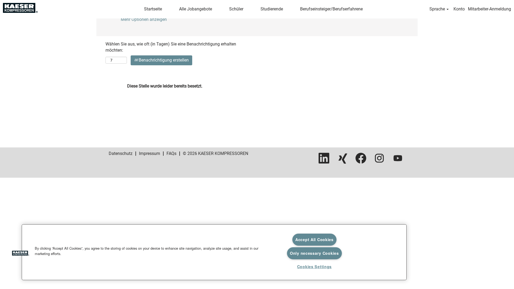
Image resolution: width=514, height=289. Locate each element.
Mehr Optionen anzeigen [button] (144, 19)
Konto (459, 9)
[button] (20, 254)
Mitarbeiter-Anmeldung (489, 9)
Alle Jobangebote (195, 9)
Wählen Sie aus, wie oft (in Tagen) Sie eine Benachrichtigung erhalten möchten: (170, 47)
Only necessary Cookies (314, 253)
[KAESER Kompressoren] (20, 8)
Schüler (236, 9)
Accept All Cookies (314, 239)
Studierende (271, 9)
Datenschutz (121, 153)
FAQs (171, 153)
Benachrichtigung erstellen (163, 60)
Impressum (149, 153)
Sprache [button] (437, 9)
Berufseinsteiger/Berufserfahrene (331, 9)
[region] (214, 252)
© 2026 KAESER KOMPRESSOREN (215, 153)
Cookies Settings (314, 266)
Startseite (153, 9)
